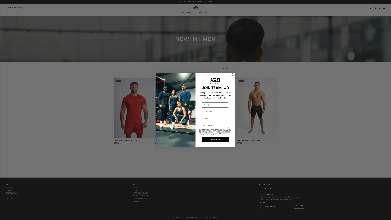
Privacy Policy (217, 134)
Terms (222, 134)
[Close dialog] (232, 75)
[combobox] (204, 125)
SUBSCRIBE (215, 139)
